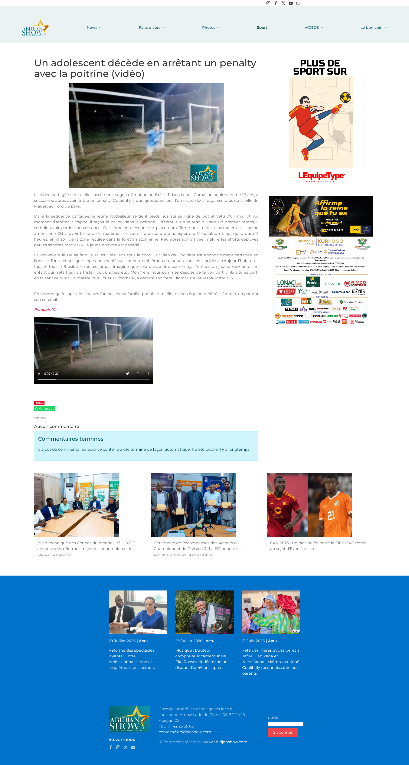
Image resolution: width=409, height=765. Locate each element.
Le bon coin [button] (371, 27)
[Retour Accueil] (36, 27)
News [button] (92, 27)
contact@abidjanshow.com (185, 732)
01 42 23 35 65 (181, 726)
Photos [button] (208, 27)
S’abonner (282, 732)
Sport (262, 27)
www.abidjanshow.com (225, 742)
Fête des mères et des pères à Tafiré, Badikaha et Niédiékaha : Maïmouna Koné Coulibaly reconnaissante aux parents (271, 662)
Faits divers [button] (149, 27)
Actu (143, 641)
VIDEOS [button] (312, 27)
